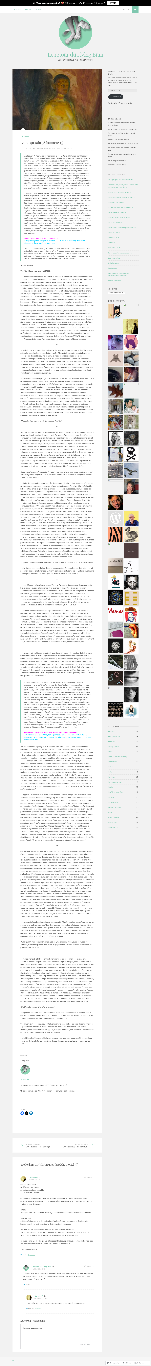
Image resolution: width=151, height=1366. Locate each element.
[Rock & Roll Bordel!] (131, 454)
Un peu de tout (113, 827)
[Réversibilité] (131, 695)
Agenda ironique (114, 736)
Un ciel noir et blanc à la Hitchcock (119, 192)
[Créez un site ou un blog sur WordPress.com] (13, 1360)
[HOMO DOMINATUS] (115, 678)
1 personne (31, 1255)
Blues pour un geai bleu (116, 202)
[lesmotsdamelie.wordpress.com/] (115, 343)
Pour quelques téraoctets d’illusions (120, 180)
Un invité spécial (113, 263)
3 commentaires (66, 148)
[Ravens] (115, 359)
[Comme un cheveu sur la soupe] (115, 598)
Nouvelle (24, 137)
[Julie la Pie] (115, 439)
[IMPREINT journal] (115, 455)
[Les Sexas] (115, 471)
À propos (18, 9)
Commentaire (85, 1345)
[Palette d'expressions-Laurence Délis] (115, 423)
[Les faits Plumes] (131, 567)
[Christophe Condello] (131, 406)
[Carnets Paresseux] (131, 534)
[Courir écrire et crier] (131, 375)
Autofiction (112, 741)
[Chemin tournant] (131, 518)
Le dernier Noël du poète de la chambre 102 (123, 197)
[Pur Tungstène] (131, 599)
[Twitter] (123, 9)
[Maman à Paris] (115, 614)
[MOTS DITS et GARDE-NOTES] (131, 438)
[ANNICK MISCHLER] (115, 534)
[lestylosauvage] (131, 631)
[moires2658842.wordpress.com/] (131, 583)
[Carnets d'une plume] (131, 711)
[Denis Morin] (115, 391)
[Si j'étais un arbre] (130, 327)
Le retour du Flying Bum (75, 54)
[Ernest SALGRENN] (131, 422)
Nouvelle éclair (113, 802)
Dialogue (111, 767)
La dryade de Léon (114, 258)
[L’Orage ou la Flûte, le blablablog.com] (131, 390)
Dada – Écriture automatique (118, 757)
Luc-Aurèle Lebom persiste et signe (120, 207)
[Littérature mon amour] (115, 407)
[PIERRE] (131, 470)
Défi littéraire (112, 762)
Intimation (111, 243)
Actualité (111, 731)
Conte (110, 752)
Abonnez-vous (116, 97)
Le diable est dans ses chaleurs (119, 217)
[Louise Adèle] (115, 630)
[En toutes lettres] (115, 710)
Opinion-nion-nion (114, 807)
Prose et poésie (113, 817)
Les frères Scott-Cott (115, 792)
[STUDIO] (131, 311)
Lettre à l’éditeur (114, 233)
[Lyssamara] (131, 359)
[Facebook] (128, 9)
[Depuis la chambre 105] (115, 566)
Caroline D (33, 1177)
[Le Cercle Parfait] (131, 343)
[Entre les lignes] (115, 550)
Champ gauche (113, 747)
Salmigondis (112, 822)
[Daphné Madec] (115, 582)
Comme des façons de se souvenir (120, 253)
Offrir (112, 3)
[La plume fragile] (115, 694)
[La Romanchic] (131, 550)
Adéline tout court (114, 281)
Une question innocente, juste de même (122, 227)
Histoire (111, 772)
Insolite (110, 787)
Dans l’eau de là (113, 238)
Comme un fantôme (115, 222)
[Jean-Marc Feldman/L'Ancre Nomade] (115, 502)
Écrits (38, 9)
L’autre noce (112, 268)
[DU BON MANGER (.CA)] (131, 615)
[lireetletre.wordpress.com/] (115, 518)
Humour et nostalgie (115, 782)
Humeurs (111, 777)
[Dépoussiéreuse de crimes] (131, 663)
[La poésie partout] (115, 486)
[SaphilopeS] (115, 375)
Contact (28, 9)
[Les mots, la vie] (131, 486)
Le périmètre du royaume (117, 212)
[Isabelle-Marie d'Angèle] (115, 311)
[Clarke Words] (115, 646)
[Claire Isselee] (131, 679)
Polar (110, 812)
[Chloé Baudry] (115, 662)
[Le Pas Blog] (131, 647)
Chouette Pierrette (114, 248)
